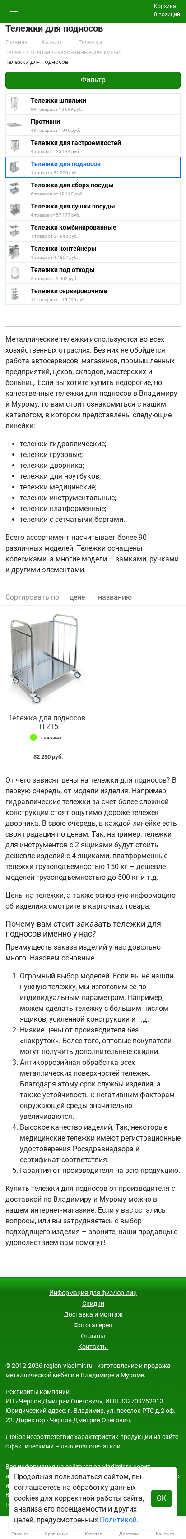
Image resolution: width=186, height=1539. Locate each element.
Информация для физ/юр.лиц (93, 1292)
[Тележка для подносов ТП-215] (46, 660)
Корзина (165, 6)
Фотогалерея (93, 1325)
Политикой (118, 1520)
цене (77, 597)
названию (115, 597)
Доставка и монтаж (93, 1314)
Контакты (93, 1346)
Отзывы (93, 1336)
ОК (161, 1498)
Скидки (93, 1303)
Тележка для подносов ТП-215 (46, 722)
